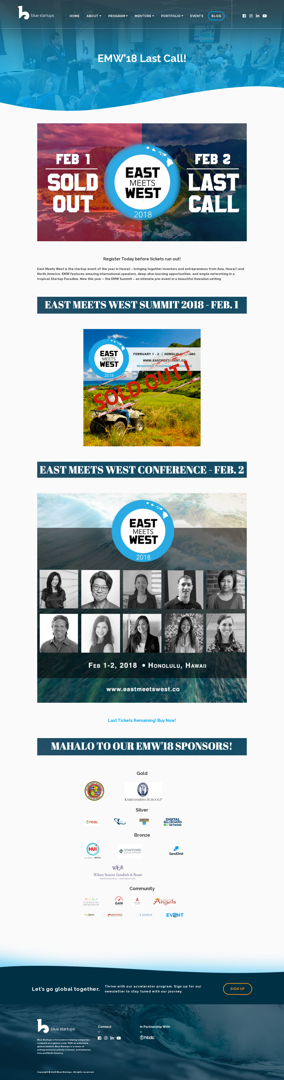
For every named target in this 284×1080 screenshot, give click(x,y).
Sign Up (237, 989)
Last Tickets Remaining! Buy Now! (142, 720)
